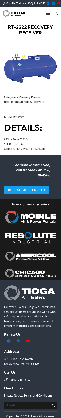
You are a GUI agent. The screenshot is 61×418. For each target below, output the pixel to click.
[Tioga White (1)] (30, 292)
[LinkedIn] (53, 3)
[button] (48, 13)
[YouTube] (28, 341)
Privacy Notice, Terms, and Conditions (28, 395)
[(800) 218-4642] (7, 379)
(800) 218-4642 (20, 379)
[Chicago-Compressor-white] (30, 273)
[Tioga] (14, 13)
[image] (30, 217)
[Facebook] (48, 3)
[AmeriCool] (30, 256)
